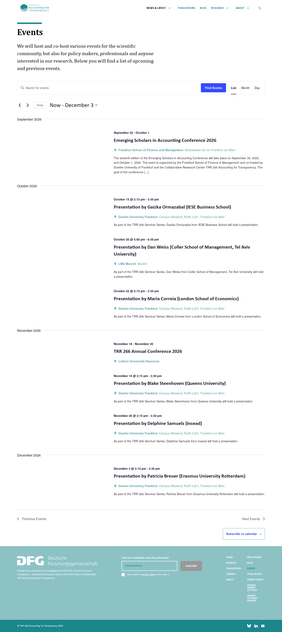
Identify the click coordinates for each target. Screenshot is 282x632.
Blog (203, 8)
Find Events (213, 88)
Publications (186, 8)
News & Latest (156, 8)
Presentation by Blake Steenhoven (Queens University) (170, 383)
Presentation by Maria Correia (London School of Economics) (176, 298)
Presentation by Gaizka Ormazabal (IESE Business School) (172, 207)
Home (229, 557)
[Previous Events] (19, 105)
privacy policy (148, 574)
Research (217, 8)
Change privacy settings (252, 587)
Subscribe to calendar (241, 534)
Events (251, 568)
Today (40, 105)
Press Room (254, 557)
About (240, 8)
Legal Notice (254, 574)
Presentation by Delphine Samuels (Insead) (158, 423)
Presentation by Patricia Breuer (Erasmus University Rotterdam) (179, 476)
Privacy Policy (255, 579)
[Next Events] (27, 105)
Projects (231, 563)
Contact (231, 574)
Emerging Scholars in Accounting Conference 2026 (165, 140)
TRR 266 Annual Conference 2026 (148, 351)
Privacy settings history (252, 598)
